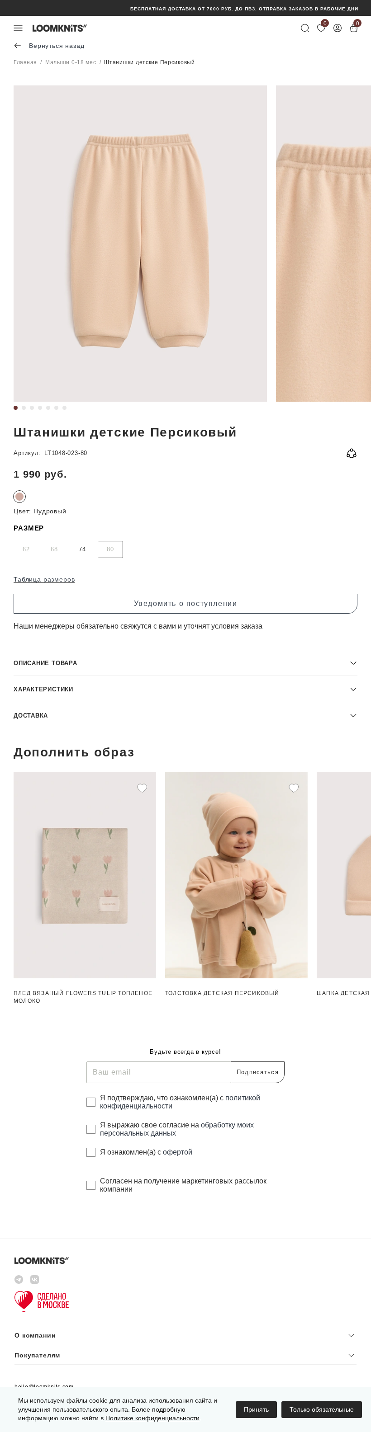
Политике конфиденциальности (152, 1418)
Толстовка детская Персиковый (222, 993)
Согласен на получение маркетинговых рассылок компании (183, 1185)
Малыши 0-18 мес (70, 62)
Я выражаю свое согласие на (177, 1129)
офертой (177, 1152)
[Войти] (337, 28)
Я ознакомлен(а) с (146, 1152)
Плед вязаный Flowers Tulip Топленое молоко (83, 997)
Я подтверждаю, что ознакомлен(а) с (180, 1102)
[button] (185, 663)
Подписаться (258, 1072)
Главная (25, 62)
